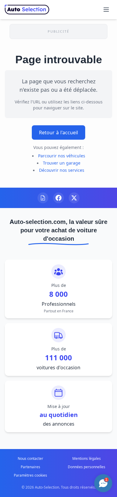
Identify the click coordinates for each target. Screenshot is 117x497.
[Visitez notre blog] (43, 197)
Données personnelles (86, 467)
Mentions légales (86, 458)
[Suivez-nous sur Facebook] (58, 197)
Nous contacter (30, 458)
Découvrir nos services (61, 170)
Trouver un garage (61, 162)
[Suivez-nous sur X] (74, 197)
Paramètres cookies (30, 475)
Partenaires (30, 467)
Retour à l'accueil (58, 132)
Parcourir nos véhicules (61, 155)
